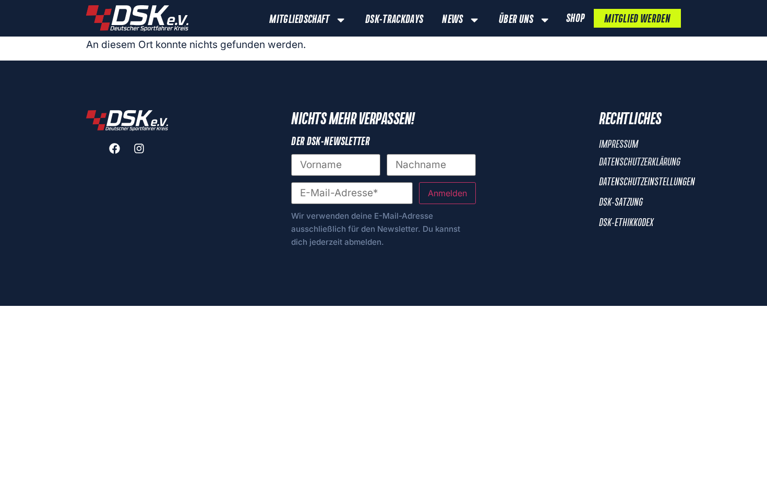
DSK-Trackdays (394, 20)
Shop (575, 19)
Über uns (516, 20)
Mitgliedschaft (299, 20)
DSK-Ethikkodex (626, 223)
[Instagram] (139, 148)
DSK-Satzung (621, 202)
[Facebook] (115, 148)
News (452, 20)
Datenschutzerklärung (639, 162)
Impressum (618, 144)
